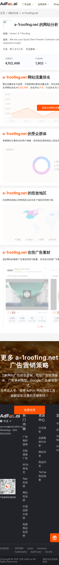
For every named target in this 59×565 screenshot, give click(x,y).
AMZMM (19, 548)
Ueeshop (42, 548)
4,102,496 (12, 63)
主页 (2, 13)
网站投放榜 (25, 496)
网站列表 (13, 13)
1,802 (39, 63)
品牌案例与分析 (42, 441)
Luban (30, 548)
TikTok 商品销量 (42, 476)
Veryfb (48, 551)
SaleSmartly (21, 551)
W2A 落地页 (25, 468)
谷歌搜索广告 (25, 454)
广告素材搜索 (25, 440)
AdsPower (36, 551)
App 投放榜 (25, 482)
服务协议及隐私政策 (50, 560)
